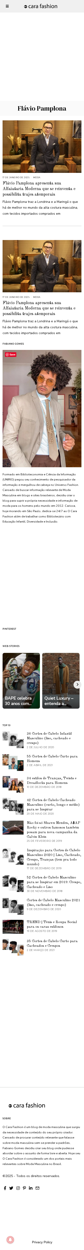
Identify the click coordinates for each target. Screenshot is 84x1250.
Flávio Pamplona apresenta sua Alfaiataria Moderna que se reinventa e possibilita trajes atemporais (39, 188)
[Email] (37, 1188)
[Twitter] (11, 1188)
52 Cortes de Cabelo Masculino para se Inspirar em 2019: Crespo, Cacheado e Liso (54, 882)
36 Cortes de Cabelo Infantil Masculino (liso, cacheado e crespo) (49, 738)
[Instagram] (18, 1188)
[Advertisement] (42, 42)
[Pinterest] (24, 1188)
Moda (36, 177)
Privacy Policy (42, 1242)
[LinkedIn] (31, 1188)
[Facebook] (5, 1188)
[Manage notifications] (10, 1239)
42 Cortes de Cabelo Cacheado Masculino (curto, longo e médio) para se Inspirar (53, 804)
